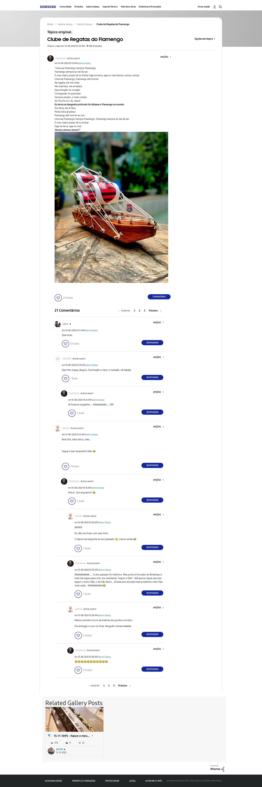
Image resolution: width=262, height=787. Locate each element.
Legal (132, 781)
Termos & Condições (84, 781)
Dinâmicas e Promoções (150, 6)
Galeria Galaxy (92, 6)
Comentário (159, 296)
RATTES (59, 749)
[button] (165, 57)
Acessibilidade (53, 781)
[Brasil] (48, 6)
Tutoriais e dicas (128, 6)
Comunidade (65, 6)
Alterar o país (153, 781)
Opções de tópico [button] (204, 38)
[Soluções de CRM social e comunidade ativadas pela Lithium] (217, 768)
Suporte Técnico (110, 6)
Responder (152, 342)
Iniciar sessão (204, 6)
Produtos (78, 6)
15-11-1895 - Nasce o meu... (72, 736)
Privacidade (112, 781)
